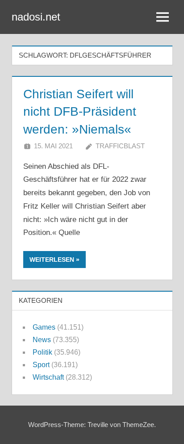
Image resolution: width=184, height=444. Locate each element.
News (42, 339)
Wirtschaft (48, 377)
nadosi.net (36, 17)
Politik (42, 352)
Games (44, 327)
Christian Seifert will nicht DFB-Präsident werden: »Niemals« (79, 111)
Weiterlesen (51, 259)
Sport (41, 365)
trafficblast (120, 146)
